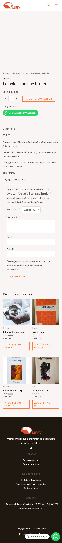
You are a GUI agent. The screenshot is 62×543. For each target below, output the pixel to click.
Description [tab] (9, 128)
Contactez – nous (31, 464)
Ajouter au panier (39, 98)
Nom (10, 236)
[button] (55, 536)
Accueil (6, 73)
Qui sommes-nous (31, 460)
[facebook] (31, 448)
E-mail (10, 249)
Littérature (15, 73)
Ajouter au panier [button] (13, 346)
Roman (25, 73)
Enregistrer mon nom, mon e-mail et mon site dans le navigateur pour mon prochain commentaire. (29, 265)
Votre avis (13, 217)
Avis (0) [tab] (6, 134)
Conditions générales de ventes (31, 484)
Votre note (13, 208)
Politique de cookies (31, 480)
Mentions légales (31, 488)
